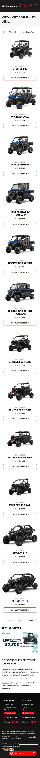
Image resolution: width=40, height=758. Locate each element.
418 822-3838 (12, 717)
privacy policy (32, 737)
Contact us (5, 683)
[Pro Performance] (9, 5)
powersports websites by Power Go (28, 744)
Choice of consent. (17, 738)
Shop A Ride (13, 746)
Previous (10, 620)
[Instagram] (16, 722)
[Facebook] (13, 722)
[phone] (25, 6)
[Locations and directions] (31, 6)
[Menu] (36, 6)
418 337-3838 (30, 717)
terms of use (7, 738)
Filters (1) (12, 32)
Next (31, 620)
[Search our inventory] (20, 6)
